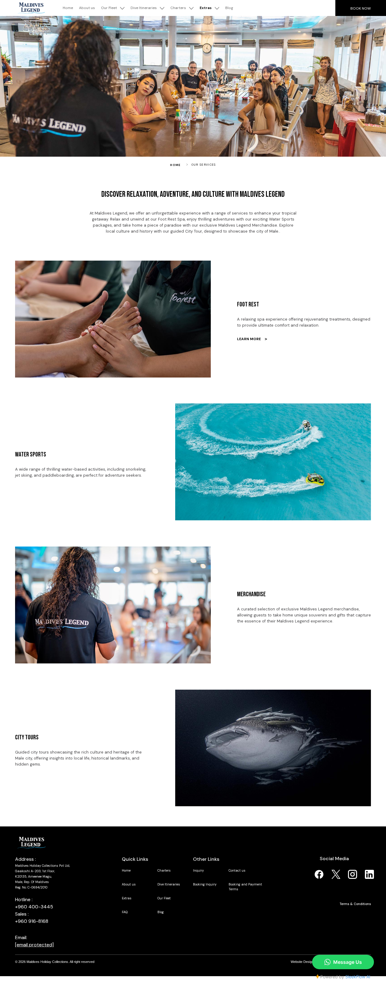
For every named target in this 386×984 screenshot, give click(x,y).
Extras (206, 7)
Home (68, 7)
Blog (229, 7)
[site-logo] (31, 842)
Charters (178, 7)
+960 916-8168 (31, 921)
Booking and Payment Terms (245, 886)
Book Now (360, 8)
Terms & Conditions (355, 904)
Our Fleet (109, 7)
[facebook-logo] (319, 874)
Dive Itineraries (144, 7)
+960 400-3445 (34, 907)
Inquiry (198, 870)
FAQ (125, 912)
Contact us (237, 870)
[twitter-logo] (335, 874)
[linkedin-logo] (369, 874)
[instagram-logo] (352, 874)
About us (87, 7)
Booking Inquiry (205, 884)
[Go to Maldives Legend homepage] (31, 8)
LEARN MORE (252, 339)
